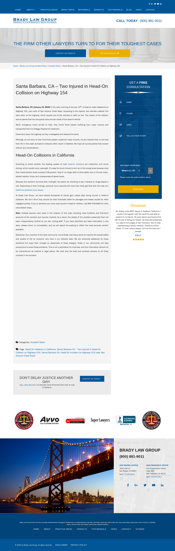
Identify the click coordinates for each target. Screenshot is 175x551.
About (30, 10)
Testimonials (115, 10)
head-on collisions (76, 164)
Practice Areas (49, 10)
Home (18, 10)
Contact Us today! (65, 53)
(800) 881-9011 (151, 21)
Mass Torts (67, 10)
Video (139, 10)
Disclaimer (61, 545)
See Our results (108, 53)
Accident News (37, 342)
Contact (150, 10)
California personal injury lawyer (29, 190)
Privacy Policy (79, 545)
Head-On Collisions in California (40, 349)
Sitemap (140, 529)
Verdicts (99, 10)
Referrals (84, 10)
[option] (138, 226)
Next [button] (163, 227)
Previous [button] (113, 227)
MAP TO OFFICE (127, 474)
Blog (129, 10)
